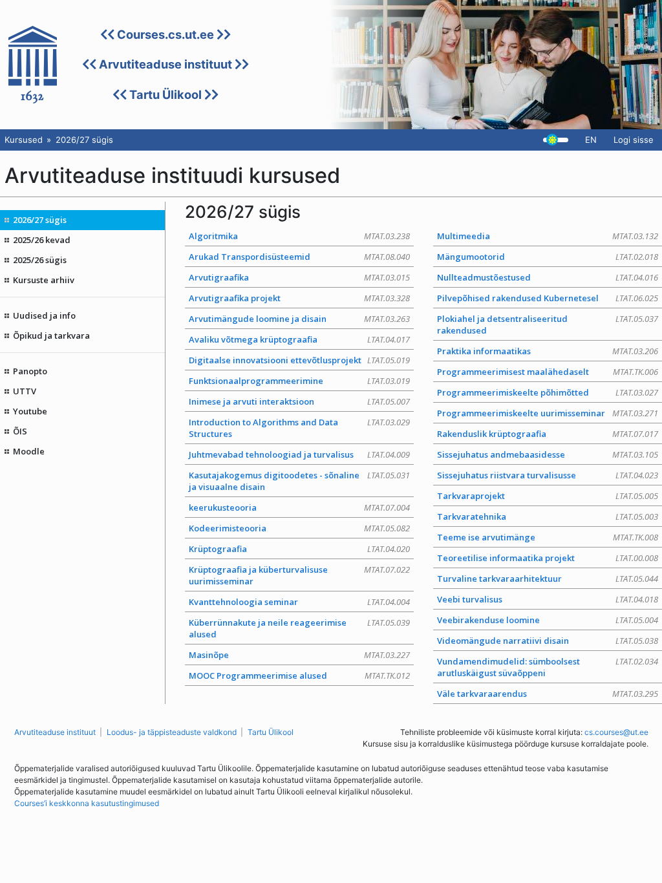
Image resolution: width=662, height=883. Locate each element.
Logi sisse (634, 139)
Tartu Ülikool (165, 94)
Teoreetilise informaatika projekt (547, 558)
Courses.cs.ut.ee (165, 34)
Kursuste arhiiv (43, 280)
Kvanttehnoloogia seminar (299, 602)
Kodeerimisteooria (299, 528)
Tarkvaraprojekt (547, 496)
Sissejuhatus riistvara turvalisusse (547, 475)
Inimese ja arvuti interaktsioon (299, 401)
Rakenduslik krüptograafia (547, 434)
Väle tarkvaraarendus (547, 693)
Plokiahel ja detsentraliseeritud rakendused (547, 324)
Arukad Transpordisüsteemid (299, 256)
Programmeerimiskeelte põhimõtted (547, 392)
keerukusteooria (299, 507)
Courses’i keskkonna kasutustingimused (86, 803)
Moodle (29, 451)
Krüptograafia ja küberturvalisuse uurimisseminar (299, 575)
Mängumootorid (547, 256)
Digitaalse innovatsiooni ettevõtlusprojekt (299, 360)
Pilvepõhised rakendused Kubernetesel (547, 298)
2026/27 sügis (40, 220)
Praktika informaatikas (547, 351)
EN (591, 139)
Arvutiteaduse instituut (165, 64)
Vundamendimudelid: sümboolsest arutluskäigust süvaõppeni (547, 667)
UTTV (24, 391)
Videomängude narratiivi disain (547, 640)
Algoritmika (299, 236)
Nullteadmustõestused (547, 277)
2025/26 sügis (40, 260)
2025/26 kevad (41, 240)
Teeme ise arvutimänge (547, 537)
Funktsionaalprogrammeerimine (299, 381)
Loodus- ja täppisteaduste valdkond (172, 732)
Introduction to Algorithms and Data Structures (299, 428)
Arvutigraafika (299, 277)
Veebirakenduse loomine (547, 620)
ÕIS (20, 431)
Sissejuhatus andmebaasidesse (547, 454)
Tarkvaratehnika (547, 516)
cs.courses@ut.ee (616, 732)
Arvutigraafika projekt (299, 298)
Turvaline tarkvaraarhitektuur (547, 578)
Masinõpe (299, 655)
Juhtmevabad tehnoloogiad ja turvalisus (299, 454)
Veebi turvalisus (547, 599)
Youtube (30, 411)
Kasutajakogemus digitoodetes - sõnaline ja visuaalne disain (299, 481)
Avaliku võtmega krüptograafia (299, 339)
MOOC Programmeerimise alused (299, 675)
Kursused (24, 139)
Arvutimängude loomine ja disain (299, 318)
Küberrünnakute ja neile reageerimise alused (299, 628)
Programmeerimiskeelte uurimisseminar (547, 413)
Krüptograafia (299, 549)
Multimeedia (547, 236)
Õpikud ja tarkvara (51, 335)
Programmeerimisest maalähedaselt (547, 372)
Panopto (30, 371)
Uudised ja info (44, 315)
